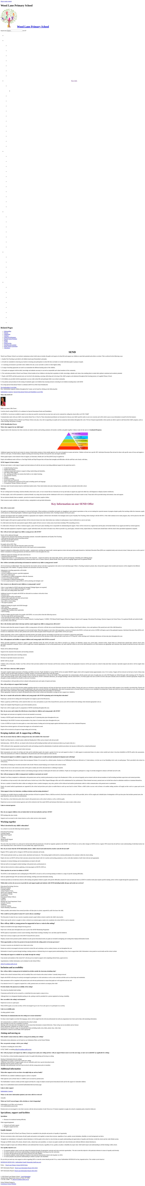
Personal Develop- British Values (75, 267)
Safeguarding (76, 86)
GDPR (76, 126)
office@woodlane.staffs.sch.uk (9, 964)
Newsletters (76, 292)
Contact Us (75, 66)
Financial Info (75, 131)
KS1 (75, 181)
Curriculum (76, 156)
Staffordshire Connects (7, 1091)
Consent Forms (76, 312)
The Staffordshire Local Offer (8, 387)
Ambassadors (76, 217)
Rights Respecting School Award (75, 232)
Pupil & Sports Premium (76, 116)
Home (74, 35)
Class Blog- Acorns (76, 196)
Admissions (76, 101)
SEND (76, 121)
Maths (76, 171)
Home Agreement (76, 191)
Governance (76, 61)
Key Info (74, 81)
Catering (76, 297)
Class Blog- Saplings (76, 201)
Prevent (77, 91)
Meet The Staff (76, 76)
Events (76, 287)
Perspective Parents (76, 322)
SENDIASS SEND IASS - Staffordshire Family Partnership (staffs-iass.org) (21, 1162)
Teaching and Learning (75, 136)
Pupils (74, 212)
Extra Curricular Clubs (76, 227)
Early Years (75, 161)
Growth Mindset (76, 262)
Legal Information (25, 1176)
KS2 (75, 186)
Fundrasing (76, 307)
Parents (74, 282)
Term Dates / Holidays (76, 55)
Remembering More (75, 277)
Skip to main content (6, 1)
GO (24, 30)
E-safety (75, 222)
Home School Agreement (76, 141)
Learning (74, 151)
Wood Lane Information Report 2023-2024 (26, 1168)
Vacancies (76, 71)
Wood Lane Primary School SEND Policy (16, 1165)
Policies (75, 96)
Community (76, 302)
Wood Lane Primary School (33, 26)
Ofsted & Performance (76, 111)
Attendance (75, 146)
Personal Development (74, 252)
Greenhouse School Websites (8, 1184)
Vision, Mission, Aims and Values (76, 45)
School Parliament (76, 247)
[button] (25, 30)
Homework (76, 166)
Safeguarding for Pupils (75, 242)
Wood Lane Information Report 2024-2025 (25, 1170)
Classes (76, 176)
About (74, 40)
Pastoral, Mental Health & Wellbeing (76, 257)
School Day (76, 50)
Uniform (76, 106)
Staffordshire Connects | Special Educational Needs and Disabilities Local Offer (22, 392)
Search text (4, 30)
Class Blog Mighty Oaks (76, 206)
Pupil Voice (76, 237)
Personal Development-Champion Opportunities (75, 272)
